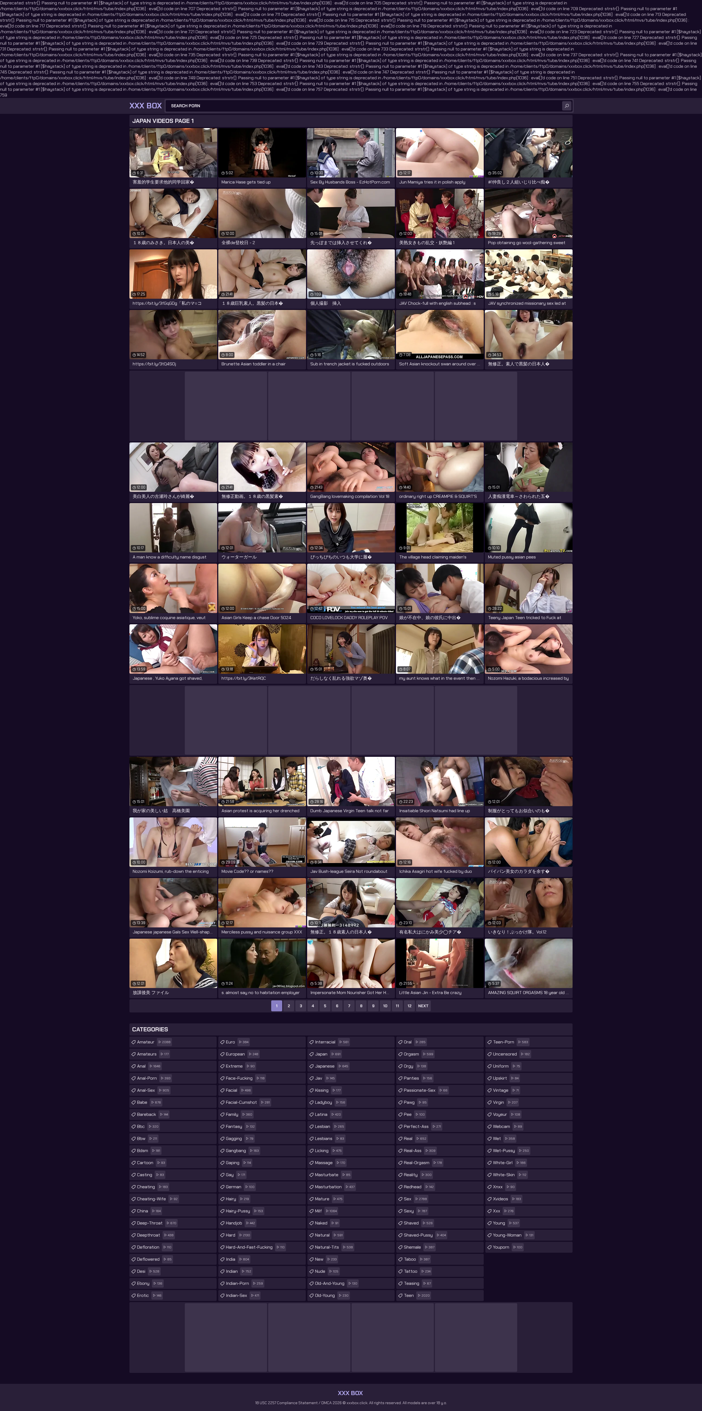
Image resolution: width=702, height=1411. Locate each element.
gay (235, 1175)
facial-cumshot (248, 1102)
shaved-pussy (425, 1235)
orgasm (418, 1054)
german (240, 1187)
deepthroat (155, 1235)
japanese (331, 1066)
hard (238, 1235)
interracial (332, 1042)
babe (149, 1102)
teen (417, 1295)
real (415, 1138)
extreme (240, 1066)
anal (148, 1066)
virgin (505, 1102)
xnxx (504, 1187)
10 (385, 1005)
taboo (416, 1259)
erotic (149, 1295)
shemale (419, 1247)
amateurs (153, 1054)
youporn (507, 1247)
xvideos (507, 1199)
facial (238, 1090)
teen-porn (510, 1042)
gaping (238, 1163)
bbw (147, 1138)
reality (418, 1175)
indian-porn (244, 1283)
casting (150, 1175)
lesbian (329, 1126)
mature (328, 1199)
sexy (415, 1211)
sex (415, 1199)
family (239, 1114)
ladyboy (330, 1102)
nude (326, 1271)
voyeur (506, 1114)
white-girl (509, 1163)
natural (329, 1235)
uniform (506, 1066)
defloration (154, 1247)
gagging (239, 1138)
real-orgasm (423, 1163)
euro (237, 1042)
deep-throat (156, 1223)
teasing (417, 1283)
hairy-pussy (244, 1211)
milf (326, 1211)
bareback (152, 1114)
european (242, 1054)
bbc (147, 1126)
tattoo (417, 1271)
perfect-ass (422, 1126)
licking (328, 1150)
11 (397, 1005)
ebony (149, 1283)
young (506, 1223)
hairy (237, 1199)
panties (418, 1078)
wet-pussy (511, 1150)
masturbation (335, 1187)
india (237, 1259)
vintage (506, 1090)
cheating (152, 1187)
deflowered (154, 1259)
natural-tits (334, 1247)
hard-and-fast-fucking (255, 1247)
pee (414, 1114)
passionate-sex (426, 1090)
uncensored (511, 1054)
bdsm (148, 1150)
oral (415, 1042)
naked (326, 1223)
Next (423, 1005)
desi (148, 1271)
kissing (328, 1090)
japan (328, 1054)
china (149, 1211)
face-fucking (245, 1078)
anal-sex (153, 1090)
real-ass (419, 1150)
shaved (418, 1223)
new (326, 1259)
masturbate (332, 1175)
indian (238, 1271)
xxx (503, 1211)
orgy (415, 1066)
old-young (332, 1295)
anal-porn (154, 1078)
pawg (415, 1102)
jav (325, 1078)
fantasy (240, 1126)
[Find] (566, 106)
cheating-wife (157, 1199)
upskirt (506, 1078)
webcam (507, 1126)
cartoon (151, 1163)
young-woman (513, 1235)
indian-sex (242, 1295)
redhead (419, 1187)
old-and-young (336, 1283)
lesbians (329, 1138)
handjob (240, 1223)
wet (504, 1138)
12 (409, 1005)
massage (330, 1163)
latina (328, 1114)
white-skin (509, 1175)
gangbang (242, 1150)
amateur (154, 1042)
